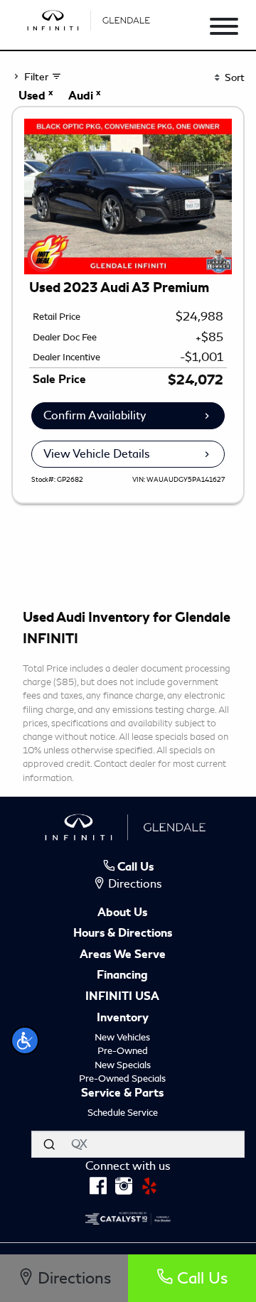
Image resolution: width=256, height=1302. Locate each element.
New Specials (123, 1065)
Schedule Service (122, 1112)
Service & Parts (122, 1093)
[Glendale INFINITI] (91, 18)
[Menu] (224, 28)
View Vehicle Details (96, 454)
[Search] (49, 1144)
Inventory (123, 1018)
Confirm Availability (94, 415)
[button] (25, 1040)
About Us (122, 913)
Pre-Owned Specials (122, 1078)
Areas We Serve (123, 955)
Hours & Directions (122, 933)
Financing (122, 975)
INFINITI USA (122, 997)
